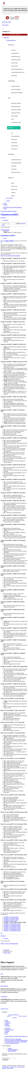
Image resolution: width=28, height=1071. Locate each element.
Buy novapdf (13, 211)
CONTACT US (4, 1008)
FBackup (16, 1014)
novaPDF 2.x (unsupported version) (12, 929)
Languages (7, 1025)
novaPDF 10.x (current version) (11, 918)
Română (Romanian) (13, 1049)
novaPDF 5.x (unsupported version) (12, 925)
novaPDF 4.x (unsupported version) (12, 926)
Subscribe (5, 1059)
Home (6, 1020)
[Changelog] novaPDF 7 (10, 214)
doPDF (8, 1016)
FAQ (2, 974)
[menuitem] (11, 40)
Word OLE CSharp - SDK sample (13, 1039)
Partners (7, 1024)
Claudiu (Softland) (5, 229)
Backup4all (11, 1014)
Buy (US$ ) (7, 13)
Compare (7, 1031)
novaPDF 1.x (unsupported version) (12, 930)
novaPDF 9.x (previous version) (11, 919)
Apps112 (25, 1016)
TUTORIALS (4, 996)
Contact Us (7, 1023)
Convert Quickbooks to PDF (12, 1043)
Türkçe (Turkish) (12, 1051)
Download (7, 1028)
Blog (6, 1033)
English (10, 1048)
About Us (7, 1021)
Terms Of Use (13, 1066)
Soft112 (20, 1016)
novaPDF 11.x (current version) (11, 917)
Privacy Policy (21, 1066)
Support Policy (5, 1066)
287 (8, 231)
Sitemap (4, 1068)
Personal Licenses (9, 1029)
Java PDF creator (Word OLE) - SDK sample (16, 1041)
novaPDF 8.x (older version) (10, 921)
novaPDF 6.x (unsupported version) (12, 923)
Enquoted (14, 1017)
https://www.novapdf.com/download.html (10, 255)
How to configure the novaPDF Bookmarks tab (16, 1040)
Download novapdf (5, 211)
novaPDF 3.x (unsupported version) (12, 927)
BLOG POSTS (4, 986)
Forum (6, 1032)
